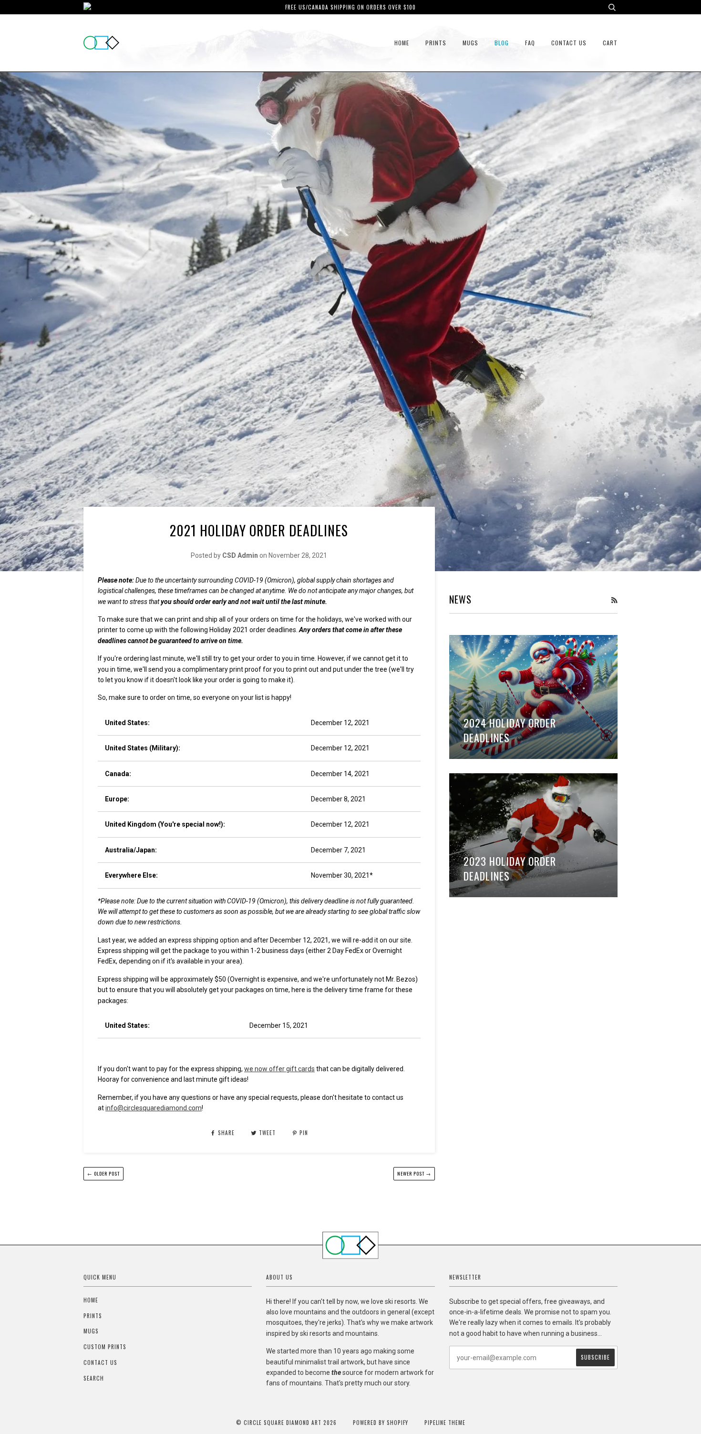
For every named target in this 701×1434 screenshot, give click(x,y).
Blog (502, 42)
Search (93, 1378)
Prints (435, 42)
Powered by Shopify (380, 1422)
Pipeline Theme (444, 1422)
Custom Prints (104, 1347)
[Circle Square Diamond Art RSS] (614, 600)
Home (401, 42)
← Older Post (103, 1173)
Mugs (470, 42)
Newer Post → (414, 1173)
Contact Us (569, 42)
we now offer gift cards (279, 1069)
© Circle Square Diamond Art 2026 (286, 1422)
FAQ (530, 42)
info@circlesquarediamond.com (153, 1108)
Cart (610, 42)
